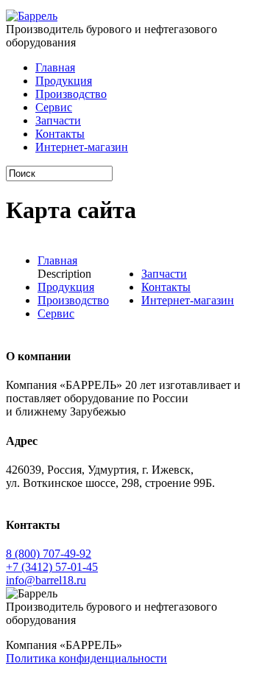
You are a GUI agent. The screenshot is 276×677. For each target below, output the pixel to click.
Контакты (60, 133)
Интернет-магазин (81, 147)
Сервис (53, 107)
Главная (55, 67)
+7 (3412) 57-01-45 (52, 567)
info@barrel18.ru (46, 580)
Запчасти (58, 120)
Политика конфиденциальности (86, 658)
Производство (71, 94)
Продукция (63, 80)
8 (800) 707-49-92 (48, 553)
